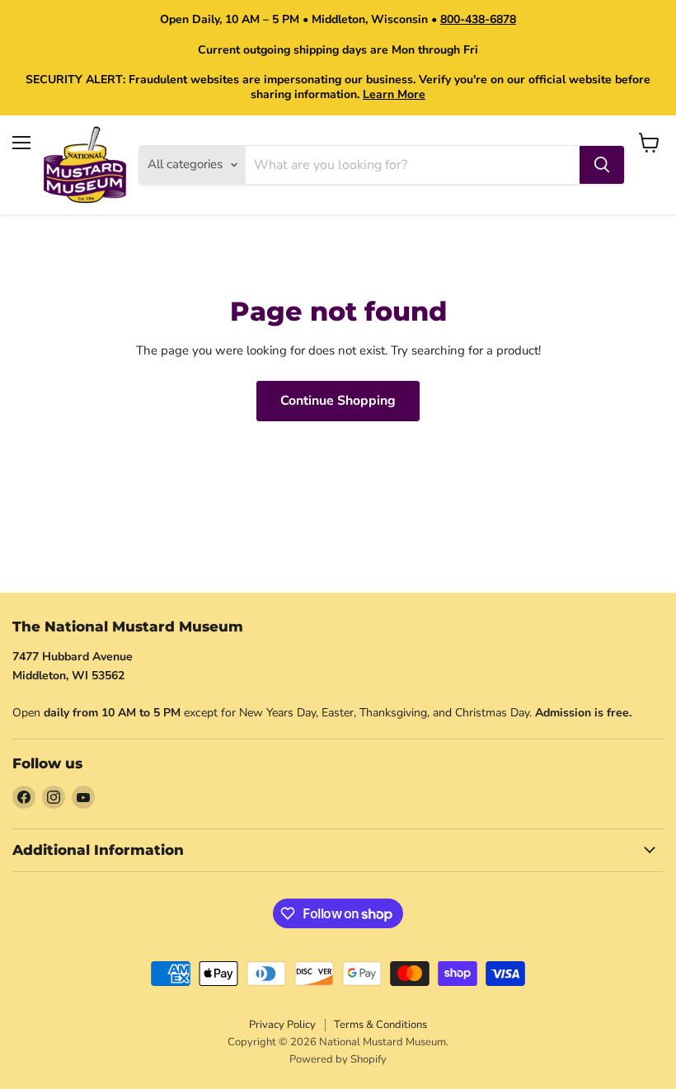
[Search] (602, 165)
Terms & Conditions (380, 1024)
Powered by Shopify (338, 1059)
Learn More (394, 94)
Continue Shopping (338, 401)
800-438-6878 (478, 19)
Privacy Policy (282, 1024)
